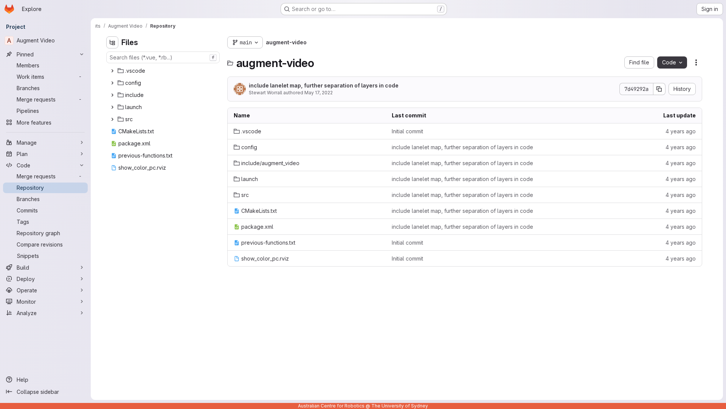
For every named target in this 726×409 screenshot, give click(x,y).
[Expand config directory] (112, 82)
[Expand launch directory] (112, 107)
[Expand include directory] (112, 95)
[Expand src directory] (112, 119)
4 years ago (681, 131)
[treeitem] (164, 71)
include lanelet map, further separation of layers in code (324, 85)
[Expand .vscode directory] (112, 70)
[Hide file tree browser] (112, 42)
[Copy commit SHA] (659, 89)
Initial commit (407, 131)
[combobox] (163, 57)
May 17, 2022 (318, 92)
